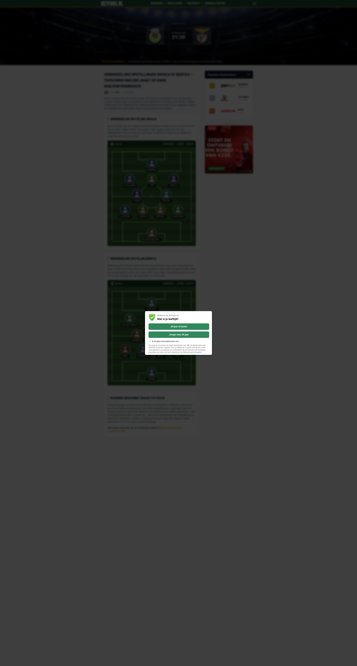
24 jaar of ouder (179, 326)
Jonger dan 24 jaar (179, 334)
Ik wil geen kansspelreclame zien (165, 341)
